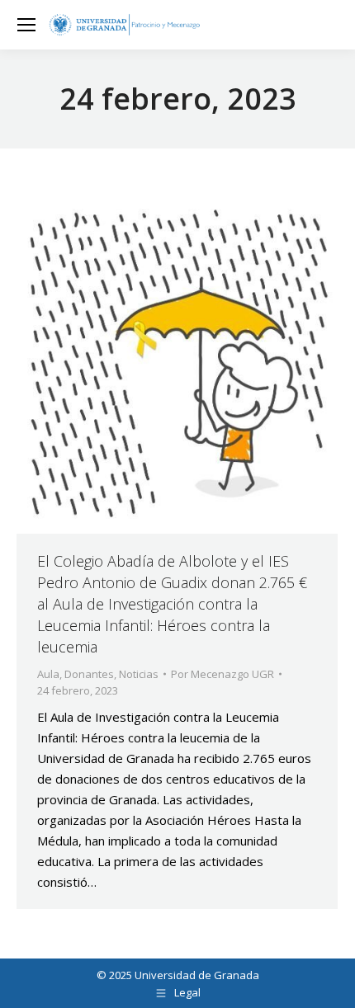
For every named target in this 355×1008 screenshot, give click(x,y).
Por (222, 674)
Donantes (89, 674)
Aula (48, 674)
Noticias (139, 674)
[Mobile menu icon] (26, 25)
